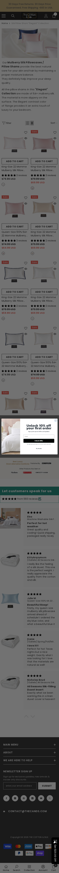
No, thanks (39, 448)
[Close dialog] (55, 420)
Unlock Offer (39, 441)
